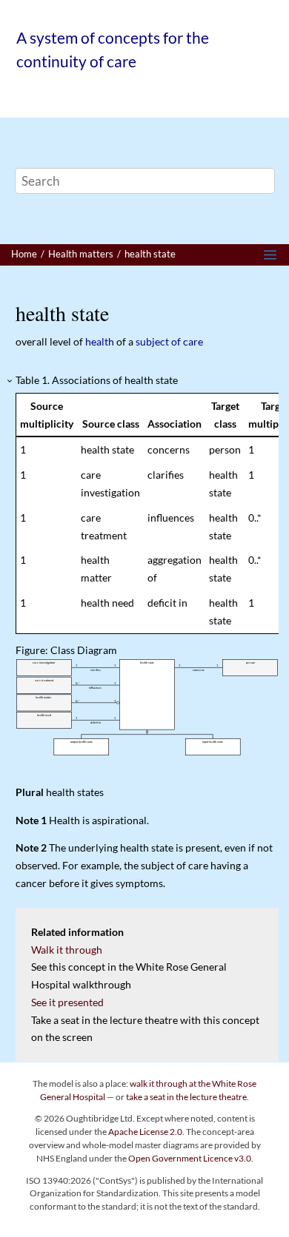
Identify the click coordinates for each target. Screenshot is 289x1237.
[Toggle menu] (29, 97)
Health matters (80, 254)
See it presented (67, 1002)
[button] (10, 381)
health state (150, 254)
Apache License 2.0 (145, 1131)
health (99, 341)
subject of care (169, 341)
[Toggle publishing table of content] (270, 255)
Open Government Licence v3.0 (189, 1158)
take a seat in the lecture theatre (186, 1096)
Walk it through (66, 949)
